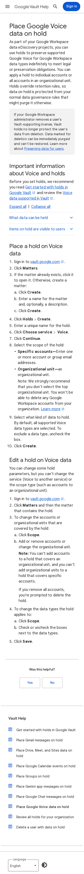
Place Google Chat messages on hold (45, 797)
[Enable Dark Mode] (44, 865)
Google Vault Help (31, 6)
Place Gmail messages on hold (39, 740)
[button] (7, 6)
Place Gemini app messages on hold (43, 786)
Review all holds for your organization (45, 817)
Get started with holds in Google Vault (46, 730)
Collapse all (40, 206)
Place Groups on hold (32, 776)
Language (19, 859)
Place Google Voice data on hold (42, 807)
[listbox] (23, 865)
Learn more (50, 409)
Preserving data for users (43, 149)
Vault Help (17, 718)
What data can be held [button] (28, 218)
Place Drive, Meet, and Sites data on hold (44, 753)
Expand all (17, 206)
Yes (30, 683)
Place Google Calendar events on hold (45, 766)
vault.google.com (45, 262)
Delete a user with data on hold (40, 827)
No (52, 683)
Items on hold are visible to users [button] (37, 229)
